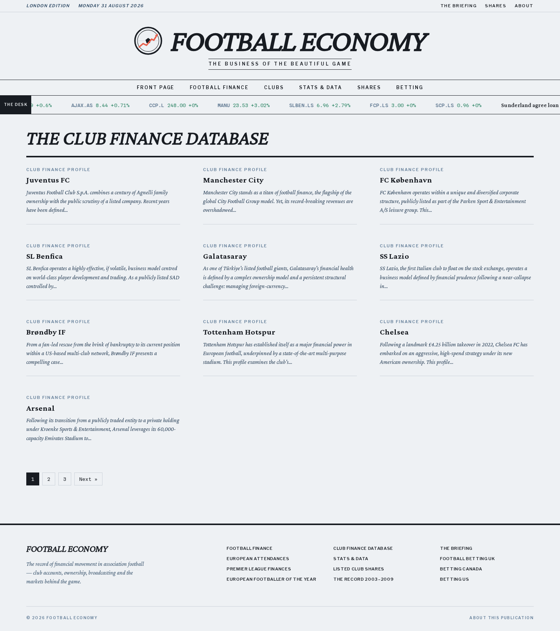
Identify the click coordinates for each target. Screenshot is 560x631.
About (524, 5)
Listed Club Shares (358, 569)
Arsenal (40, 408)
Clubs (274, 87)
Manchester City (233, 179)
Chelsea (394, 331)
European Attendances (258, 558)
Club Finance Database (363, 548)
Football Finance (219, 87)
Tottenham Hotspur (239, 331)
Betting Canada (461, 569)
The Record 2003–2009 (363, 579)
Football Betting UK (467, 558)
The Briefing (458, 5)
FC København (406, 179)
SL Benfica (44, 256)
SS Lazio (394, 256)
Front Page (155, 87)
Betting (409, 87)
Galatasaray (225, 256)
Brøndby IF (46, 331)
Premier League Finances (259, 569)
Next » (88, 479)
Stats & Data (320, 87)
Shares (495, 5)
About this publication (501, 617)
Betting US (454, 579)
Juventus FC (48, 179)
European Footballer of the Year (271, 579)
